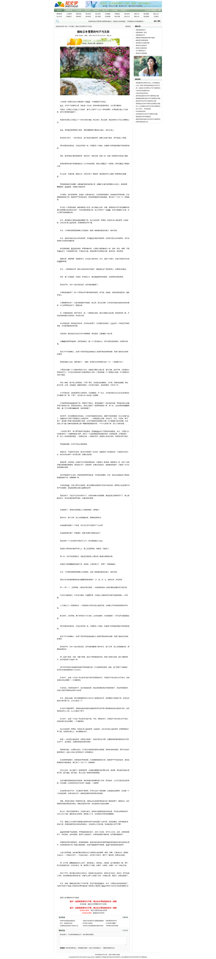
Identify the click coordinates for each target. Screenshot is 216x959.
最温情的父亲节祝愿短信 (143, 116)
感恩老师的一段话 (141, 32)
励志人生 (156, 14)
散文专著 (117, 16)
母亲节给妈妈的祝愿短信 (67, 921)
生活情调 (107, 16)
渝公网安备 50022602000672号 (132, 957)
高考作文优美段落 (141, 53)
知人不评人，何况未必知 (143, 109)
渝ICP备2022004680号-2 (114, 957)
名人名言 (59, 16)
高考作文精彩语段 (141, 48)
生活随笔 (114, 10)
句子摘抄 (71, 26)
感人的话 (105, 10)
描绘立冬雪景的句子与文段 (97, 904)
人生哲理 (78, 10)
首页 (66, 26)
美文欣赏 (127, 14)
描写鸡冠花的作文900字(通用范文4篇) (147, 96)
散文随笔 (146, 14)
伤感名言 (69, 16)
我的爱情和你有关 (111, 921)
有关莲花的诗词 (140, 111)
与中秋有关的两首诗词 (143, 90)
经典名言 (78, 16)
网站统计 (144, 957)
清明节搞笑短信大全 (142, 122)
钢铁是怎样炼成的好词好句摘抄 (145, 37)
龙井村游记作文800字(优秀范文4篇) (147, 114)
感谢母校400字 (140, 35)
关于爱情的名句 (140, 50)
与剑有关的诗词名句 (142, 93)
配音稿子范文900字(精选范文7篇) (146, 101)
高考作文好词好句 (141, 45)
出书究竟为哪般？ (111, 923)
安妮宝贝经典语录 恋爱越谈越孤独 (93, 921)
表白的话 (96, 10)
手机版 (104, 957)
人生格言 (156, 16)
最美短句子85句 (98, 913)
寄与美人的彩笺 (87, 923)
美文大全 (127, 16)
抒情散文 (124, 10)
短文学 (59, 10)
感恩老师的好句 (140, 30)
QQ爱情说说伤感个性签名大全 (69, 925)
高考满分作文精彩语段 (143, 43)
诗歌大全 (136, 14)
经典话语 (87, 10)
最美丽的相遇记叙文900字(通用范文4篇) (148, 98)
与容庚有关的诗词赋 (112, 925)
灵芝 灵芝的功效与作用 (99, 910)
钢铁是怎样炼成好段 (142, 40)
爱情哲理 (69, 10)
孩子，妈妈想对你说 (66, 923)
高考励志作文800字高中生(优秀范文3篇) (148, 103)
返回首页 (128, 26)
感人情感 (98, 16)
